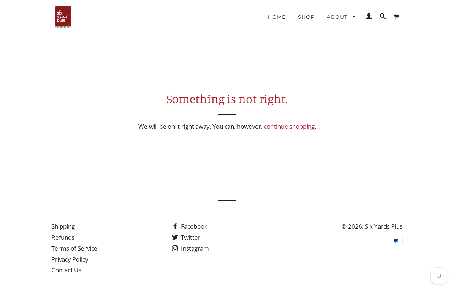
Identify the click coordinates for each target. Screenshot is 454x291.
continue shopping (289, 126)
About (338, 17)
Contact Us (66, 270)
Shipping (63, 226)
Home (277, 17)
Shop (306, 17)
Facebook (193, 226)
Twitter (189, 237)
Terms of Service (74, 248)
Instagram (194, 248)
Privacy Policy (69, 259)
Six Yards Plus (384, 226)
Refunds (62, 237)
